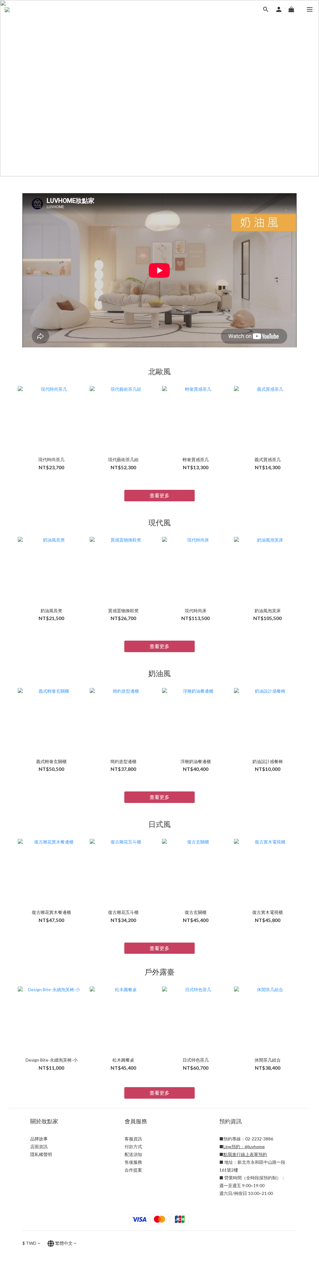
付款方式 (133, 1146)
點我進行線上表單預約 (245, 1154)
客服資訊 (133, 1138)
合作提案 (133, 1170)
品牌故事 (39, 1138)
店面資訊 (39, 1146)
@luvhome (255, 1146)
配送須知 (133, 1154)
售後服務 (133, 1162)
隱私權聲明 (41, 1154)
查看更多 (159, 495)
